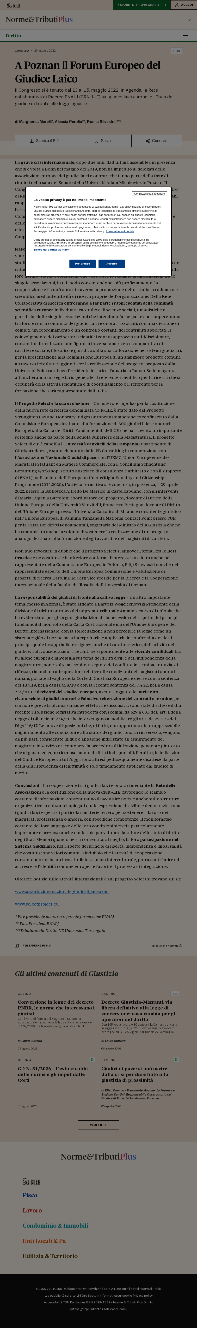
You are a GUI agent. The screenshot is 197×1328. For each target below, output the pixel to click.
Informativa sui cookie (120, 231)
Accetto (111, 263)
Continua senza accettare (149, 193)
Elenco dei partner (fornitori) (52, 249)
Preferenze (82, 263)
